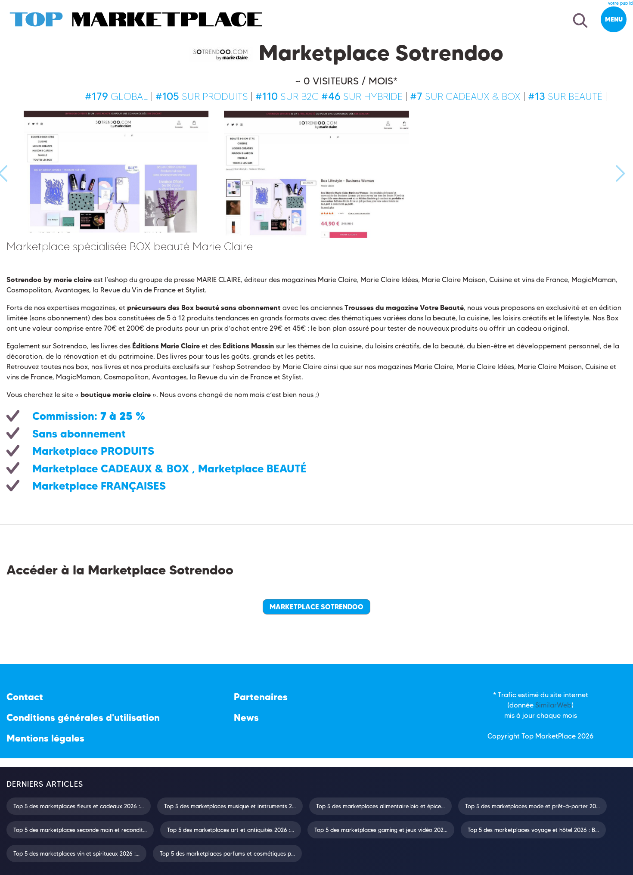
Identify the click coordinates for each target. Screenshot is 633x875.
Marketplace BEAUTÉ (252, 468)
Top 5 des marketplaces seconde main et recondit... (80, 829)
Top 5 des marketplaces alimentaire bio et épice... (380, 806)
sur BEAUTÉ (565, 96)
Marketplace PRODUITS (93, 450)
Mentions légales (45, 738)
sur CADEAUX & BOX (465, 96)
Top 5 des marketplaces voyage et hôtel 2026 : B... (533, 829)
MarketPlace (555, 736)
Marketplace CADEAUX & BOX (110, 468)
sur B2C (287, 96)
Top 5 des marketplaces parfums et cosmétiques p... (227, 853)
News (246, 717)
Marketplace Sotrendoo (316, 606)
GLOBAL (116, 96)
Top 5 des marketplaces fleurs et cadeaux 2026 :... (78, 806)
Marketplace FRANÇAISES (99, 485)
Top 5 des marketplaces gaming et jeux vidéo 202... (380, 829)
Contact (24, 697)
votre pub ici (620, 3)
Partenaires (261, 697)
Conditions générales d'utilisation (83, 717)
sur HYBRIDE (362, 96)
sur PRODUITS (201, 96)
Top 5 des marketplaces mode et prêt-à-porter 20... (532, 806)
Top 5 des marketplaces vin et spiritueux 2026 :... (76, 853)
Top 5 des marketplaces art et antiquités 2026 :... (230, 829)
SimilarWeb (553, 705)
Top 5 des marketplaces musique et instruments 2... (230, 806)
